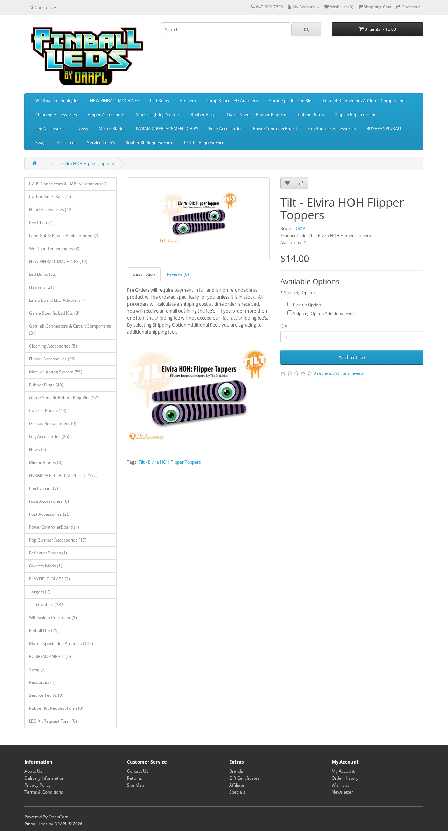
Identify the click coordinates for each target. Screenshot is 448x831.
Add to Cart (351, 357)
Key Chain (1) (42, 222)
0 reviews (323, 373)
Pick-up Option (306, 305)
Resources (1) (42, 682)
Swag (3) (37, 669)
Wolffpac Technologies (57, 100)
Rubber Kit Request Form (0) (56, 708)
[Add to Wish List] (287, 183)
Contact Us (137, 771)
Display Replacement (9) (52, 424)
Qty (283, 326)
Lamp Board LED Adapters (232, 100)
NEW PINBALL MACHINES (115, 100)
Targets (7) (39, 592)
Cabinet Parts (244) (47, 411)
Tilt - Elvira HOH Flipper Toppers (83, 163)
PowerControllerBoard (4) (54, 527)
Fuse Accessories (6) (49, 501)
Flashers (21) (41, 287)
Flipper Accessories (106, 114)
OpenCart (58, 817)
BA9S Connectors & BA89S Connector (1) (69, 184)
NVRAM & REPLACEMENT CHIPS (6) (63, 475)
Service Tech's (101, 142)
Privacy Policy (37, 785)
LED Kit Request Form (205, 142)
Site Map (135, 785)
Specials (237, 792)
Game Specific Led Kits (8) (54, 313)
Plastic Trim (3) (43, 488)
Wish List (340, 785)
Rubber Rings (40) (46, 385)
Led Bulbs (159, 100)
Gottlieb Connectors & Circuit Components (364, 100)
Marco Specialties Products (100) (61, 643)
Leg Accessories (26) (49, 436)
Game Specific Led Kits (290, 100)
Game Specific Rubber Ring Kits (257, 114)
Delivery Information (44, 778)
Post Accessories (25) (50, 514)
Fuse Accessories (226, 128)
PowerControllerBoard (275, 128)
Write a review (350, 373)
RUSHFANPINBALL (384, 128)
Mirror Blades (112, 128)
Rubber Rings (203, 114)
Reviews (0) (178, 274)
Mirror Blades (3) (45, 462)
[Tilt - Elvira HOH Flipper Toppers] (198, 218)
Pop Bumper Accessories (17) (57, 540)
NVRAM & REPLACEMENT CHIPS (167, 128)
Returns (134, 778)
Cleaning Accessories (56, 114)
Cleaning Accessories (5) (53, 346)
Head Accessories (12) (51, 210)
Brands (236, 771)
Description (144, 274)
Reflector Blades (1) (48, 553)
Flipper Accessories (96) (52, 359)
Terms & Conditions (43, 792)
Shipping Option (299, 292)
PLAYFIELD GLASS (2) (49, 579)
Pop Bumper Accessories (331, 128)
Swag (40, 142)
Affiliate (236, 785)
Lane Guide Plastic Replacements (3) (64, 235)
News (82, 128)
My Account (343, 771)
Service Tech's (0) (46, 695)
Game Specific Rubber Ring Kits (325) (65, 398)
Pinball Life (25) (44, 630)
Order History (345, 778)
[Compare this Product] (301, 183)
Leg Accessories (51, 128)
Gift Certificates (244, 778)
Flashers (188, 100)
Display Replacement (355, 114)
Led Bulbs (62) (43, 274)
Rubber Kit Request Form (150, 142)
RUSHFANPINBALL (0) (50, 656)
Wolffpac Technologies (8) (54, 248)
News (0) (37, 449)
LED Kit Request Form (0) (53, 721)
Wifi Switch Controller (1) (53, 618)
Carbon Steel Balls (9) (50, 197)
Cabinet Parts (311, 114)
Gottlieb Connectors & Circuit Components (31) (70, 329)
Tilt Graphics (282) (47, 605)
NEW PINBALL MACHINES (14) (58, 261)
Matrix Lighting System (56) (55, 372)
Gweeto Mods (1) (45, 566)
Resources (66, 142)
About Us (33, 771)
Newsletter (342, 792)
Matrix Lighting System (158, 114)
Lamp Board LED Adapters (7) (58, 300)
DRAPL (300, 228)
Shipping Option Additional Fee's (324, 313)
